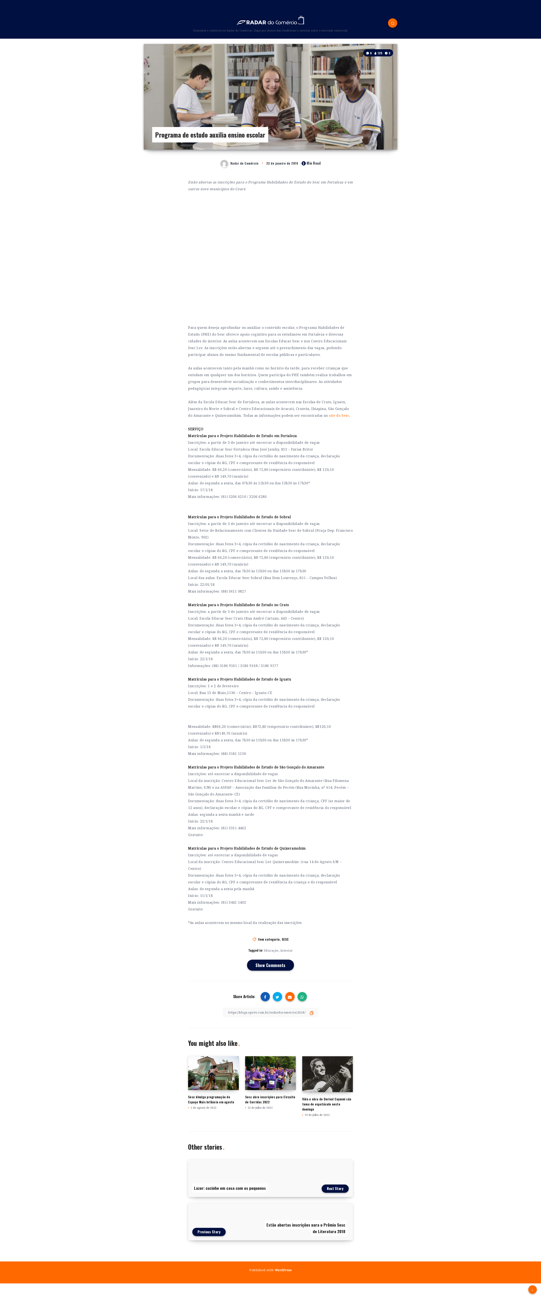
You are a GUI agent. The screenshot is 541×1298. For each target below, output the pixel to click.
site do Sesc (339, 415)
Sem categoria (269, 939)
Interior (286, 950)
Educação (271, 950)
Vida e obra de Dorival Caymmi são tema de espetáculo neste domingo (326, 1104)
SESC (285, 939)
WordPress (283, 1270)
